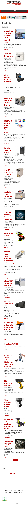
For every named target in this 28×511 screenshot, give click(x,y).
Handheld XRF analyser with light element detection (8, 326)
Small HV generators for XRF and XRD (8, 172)
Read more (7, 49)
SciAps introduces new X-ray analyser (7, 403)
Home (6, 490)
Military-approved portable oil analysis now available (8, 79)
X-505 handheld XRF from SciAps (8, 383)
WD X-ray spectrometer (8, 302)
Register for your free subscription (9, 481)
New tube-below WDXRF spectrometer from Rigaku (8, 282)
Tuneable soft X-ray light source (8, 443)
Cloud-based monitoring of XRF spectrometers (8, 215)
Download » (13, 473)
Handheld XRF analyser (8, 234)
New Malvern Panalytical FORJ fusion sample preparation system (8, 36)
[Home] (14, 4)
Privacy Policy (20, 490)
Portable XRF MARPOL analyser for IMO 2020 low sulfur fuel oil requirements (8, 361)
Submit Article (12, 490)
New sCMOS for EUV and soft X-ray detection (8, 101)
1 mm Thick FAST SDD (11, 344)
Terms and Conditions (17, 492)
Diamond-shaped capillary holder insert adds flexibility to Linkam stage (9, 257)
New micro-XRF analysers (8, 55)
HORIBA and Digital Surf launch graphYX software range (8, 126)
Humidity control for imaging (7, 150)
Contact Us (8, 492)
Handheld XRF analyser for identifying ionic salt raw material (8, 424)
